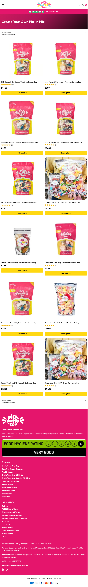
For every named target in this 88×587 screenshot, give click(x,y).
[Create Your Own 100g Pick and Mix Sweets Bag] (22, 239)
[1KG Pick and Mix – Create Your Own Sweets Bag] (22, 58)
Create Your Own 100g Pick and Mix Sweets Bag (18, 262)
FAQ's (4, 537)
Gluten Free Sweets (9, 487)
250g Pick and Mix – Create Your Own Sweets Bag (63, 82)
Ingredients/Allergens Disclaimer (14, 518)
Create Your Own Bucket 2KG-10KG (16, 478)
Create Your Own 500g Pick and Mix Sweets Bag (18, 323)
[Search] (79, 4)
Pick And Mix (67, 434)
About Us (5, 521)
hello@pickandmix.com (11, 565)
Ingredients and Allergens (12, 515)
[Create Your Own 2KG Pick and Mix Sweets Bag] (22, 359)
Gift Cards (6, 497)
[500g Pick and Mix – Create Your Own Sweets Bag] (22, 118)
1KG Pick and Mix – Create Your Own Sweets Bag (19, 82)
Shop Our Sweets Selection (12, 469)
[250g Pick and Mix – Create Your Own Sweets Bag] (66, 58)
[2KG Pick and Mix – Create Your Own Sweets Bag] (22, 178)
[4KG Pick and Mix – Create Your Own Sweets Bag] (66, 178)
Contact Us (6, 524)
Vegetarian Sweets (9, 490)
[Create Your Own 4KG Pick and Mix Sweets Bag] (66, 359)
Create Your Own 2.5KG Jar (12, 475)
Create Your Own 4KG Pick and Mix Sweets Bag (62, 383)
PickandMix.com (8, 544)
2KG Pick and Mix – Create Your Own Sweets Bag (19, 202)
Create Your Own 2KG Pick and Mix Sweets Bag (18, 383)
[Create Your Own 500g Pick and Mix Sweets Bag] (22, 299)
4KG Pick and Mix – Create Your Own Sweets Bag (62, 202)
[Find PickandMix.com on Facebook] (3, 569)
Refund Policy (7, 528)
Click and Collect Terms (11, 512)
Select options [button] (22, 93)
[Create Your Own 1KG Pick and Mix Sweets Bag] (66, 299)
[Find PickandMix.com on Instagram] (7, 569)
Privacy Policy (7, 534)
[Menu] (5, 4)
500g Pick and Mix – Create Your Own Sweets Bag (19, 142)
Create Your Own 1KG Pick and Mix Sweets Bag (62, 323)
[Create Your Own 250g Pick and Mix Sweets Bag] (66, 239)
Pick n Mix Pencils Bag (10, 481)
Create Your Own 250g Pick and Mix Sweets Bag (62, 262)
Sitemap (24, 565)
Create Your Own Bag (10, 466)
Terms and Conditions (10, 531)
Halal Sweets (7, 493)
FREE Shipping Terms (10, 509)
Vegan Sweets (7, 484)
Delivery (5, 506)
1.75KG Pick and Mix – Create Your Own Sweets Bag (63, 142)
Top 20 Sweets (7, 472)
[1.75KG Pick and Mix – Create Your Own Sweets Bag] (66, 118)
